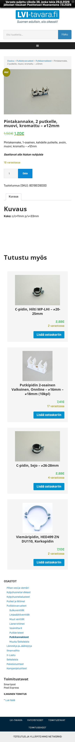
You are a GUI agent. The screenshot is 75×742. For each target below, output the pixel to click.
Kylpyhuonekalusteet (18, 597)
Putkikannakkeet (44, 61)
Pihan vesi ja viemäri (18, 588)
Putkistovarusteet (24, 61)
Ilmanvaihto (13, 650)
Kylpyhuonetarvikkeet (19, 592)
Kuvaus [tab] (13, 197)
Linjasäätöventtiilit (19, 614)
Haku (65, 34)
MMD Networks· (52, 736)
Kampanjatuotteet (17, 668)
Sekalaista (12, 659)
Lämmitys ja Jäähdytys (19, 646)
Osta (25, 173)
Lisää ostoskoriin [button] (49, 335)
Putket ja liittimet (16, 601)
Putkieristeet (16, 632)
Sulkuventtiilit (16, 610)
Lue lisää (10, 700)
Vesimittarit (15, 628)
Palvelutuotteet (15, 664)
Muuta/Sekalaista (19, 641)
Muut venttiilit (16, 619)
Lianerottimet (17, 624)
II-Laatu (11, 655)
